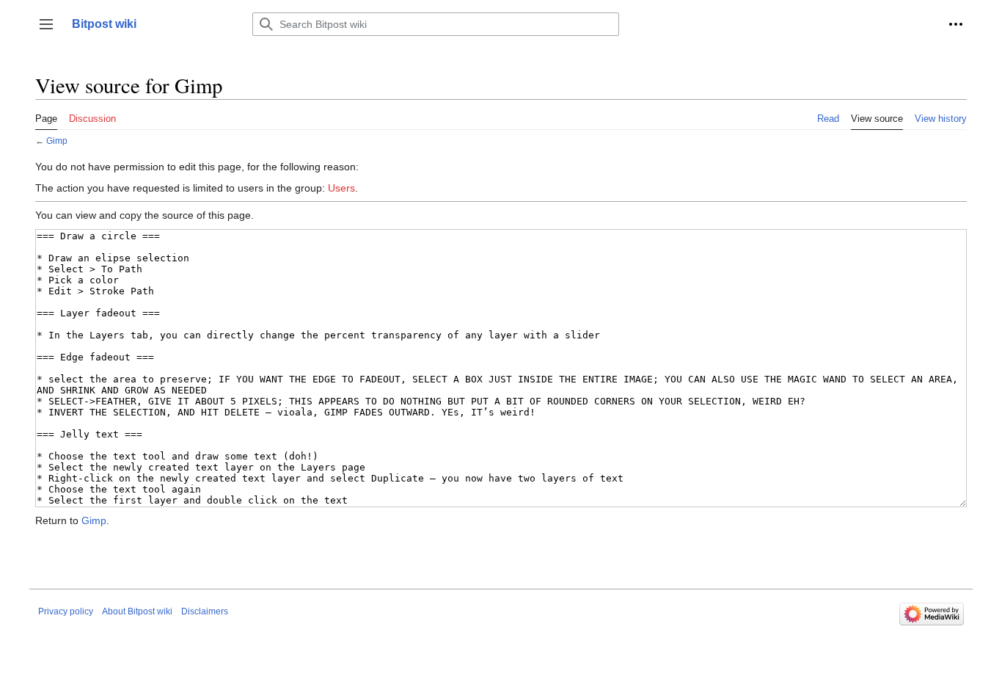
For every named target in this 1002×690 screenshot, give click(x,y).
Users (341, 188)
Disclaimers (204, 611)
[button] (46, 24)
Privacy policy (65, 611)
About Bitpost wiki (137, 611)
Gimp (56, 140)
